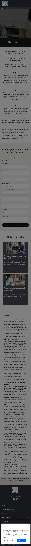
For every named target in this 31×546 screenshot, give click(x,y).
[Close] (28, 525)
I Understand (21, 540)
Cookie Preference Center (9, 540)
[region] (16, 534)
